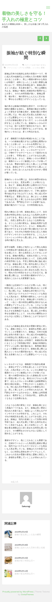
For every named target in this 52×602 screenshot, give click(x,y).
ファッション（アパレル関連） (19, 68)
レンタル (36, 68)
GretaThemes (27, 594)
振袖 (42, 68)
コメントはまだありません (35, 65)
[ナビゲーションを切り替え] (48, 7)
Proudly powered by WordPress (17, 591)
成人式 (15, 482)
